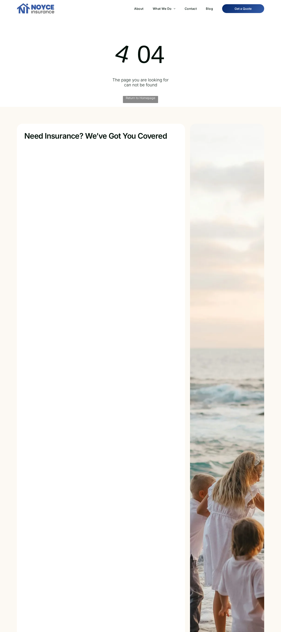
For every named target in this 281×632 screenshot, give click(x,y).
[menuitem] (134, 8)
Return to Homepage (140, 98)
